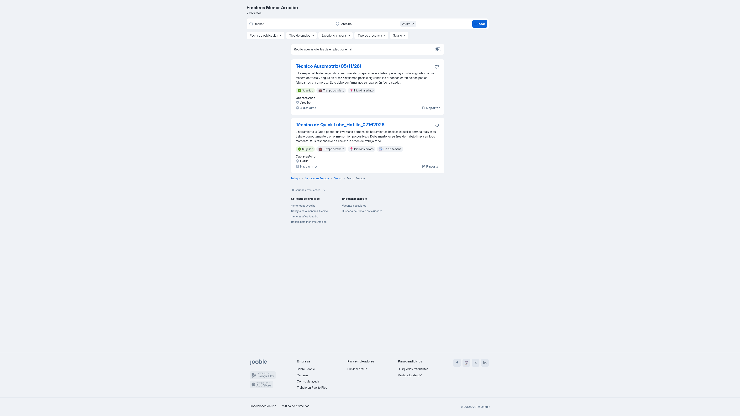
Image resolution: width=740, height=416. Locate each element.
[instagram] (466, 363)
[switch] (438, 49)
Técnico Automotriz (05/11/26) (328, 66)
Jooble (485, 407)
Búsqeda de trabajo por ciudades (362, 211)
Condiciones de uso (263, 406)
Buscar (479, 24)
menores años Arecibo (304, 216)
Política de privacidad (295, 406)
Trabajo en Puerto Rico (312, 387)
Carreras (302, 375)
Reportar (433, 108)
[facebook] (457, 363)
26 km (406, 24)
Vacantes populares (354, 205)
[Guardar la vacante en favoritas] (437, 67)
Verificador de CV (410, 375)
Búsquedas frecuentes (306, 190)
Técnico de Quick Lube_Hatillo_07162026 (340, 124)
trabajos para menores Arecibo (309, 211)
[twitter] (475, 363)
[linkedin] (485, 363)
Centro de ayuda (308, 381)
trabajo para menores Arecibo (308, 221)
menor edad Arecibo (303, 205)
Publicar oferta (357, 369)
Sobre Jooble (306, 369)
